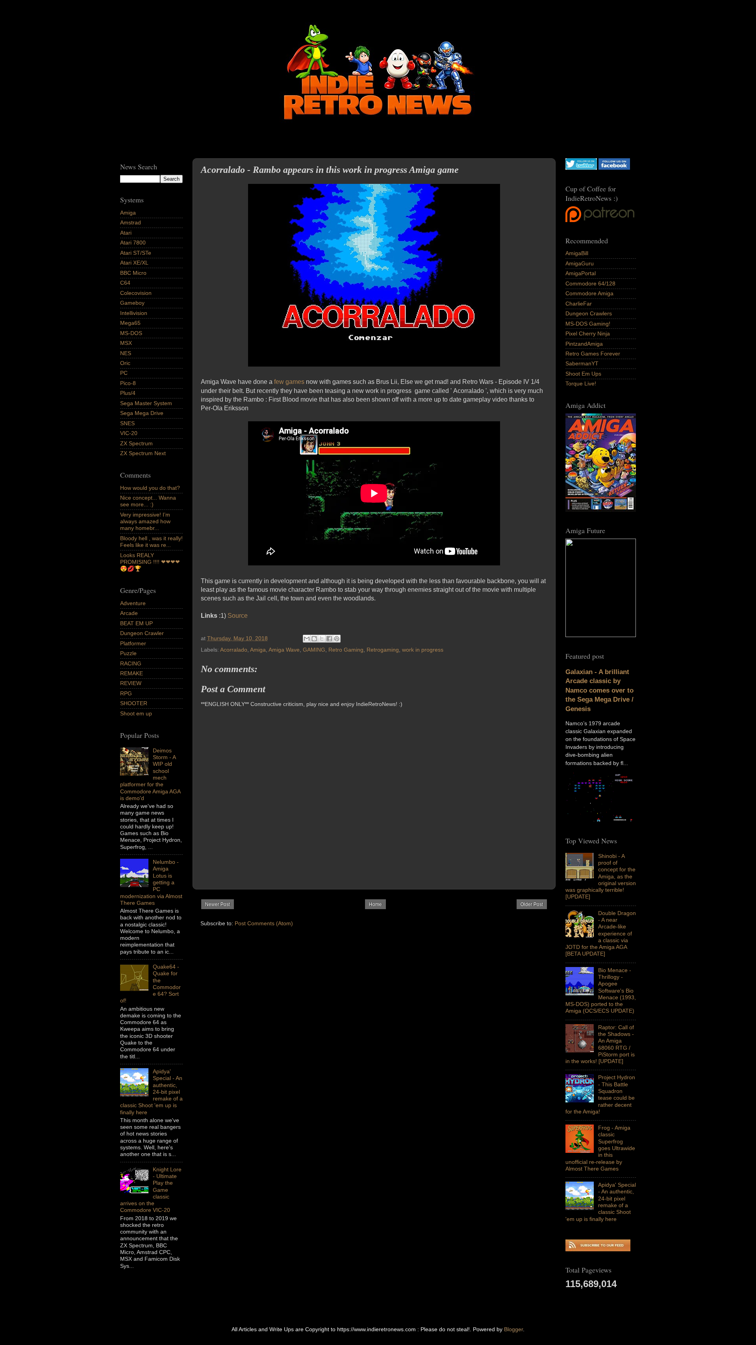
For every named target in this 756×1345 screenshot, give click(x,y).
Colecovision (136, 293)
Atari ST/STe (135, 253)
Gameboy (132, 303)
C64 (125, 283)
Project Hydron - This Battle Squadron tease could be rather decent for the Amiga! (600, 1094)
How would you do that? (150, 488)
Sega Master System (146, 403)
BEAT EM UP (136, 623)
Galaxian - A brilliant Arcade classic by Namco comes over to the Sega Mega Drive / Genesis (599, 690)
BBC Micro (133, 273)
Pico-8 (128, 383)
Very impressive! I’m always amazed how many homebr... (145, 521)
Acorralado (233, 650)
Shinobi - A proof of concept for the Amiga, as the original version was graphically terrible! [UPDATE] (600, 876)
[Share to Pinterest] (337, 639)
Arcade (129, 613)
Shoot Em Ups (583, 374)
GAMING (314, 650)
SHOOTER (133, 703)
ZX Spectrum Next (143, 453)
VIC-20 (128, 433)
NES (125, 353)
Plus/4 (127, 393)
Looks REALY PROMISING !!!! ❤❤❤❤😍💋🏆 (150, 562)
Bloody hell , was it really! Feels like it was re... (151, 541)
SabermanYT (581, 363)
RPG (126, 693)
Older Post (532, 904)
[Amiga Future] (600, 510)
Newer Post (217, 904)
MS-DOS (131, 333)
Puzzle (128, 653)
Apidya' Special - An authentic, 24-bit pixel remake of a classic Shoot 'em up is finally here (600, 1202)
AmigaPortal (580, 273)
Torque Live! (580, 383)
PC (124, 373)
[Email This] (307, 639)
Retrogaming (383, 650)
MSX (126, 343)
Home (375, 904)
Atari (126, 233)
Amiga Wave (284, 650)
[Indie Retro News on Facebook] (614, 168)
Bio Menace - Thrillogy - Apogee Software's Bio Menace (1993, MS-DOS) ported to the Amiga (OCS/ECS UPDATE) (600, 990)
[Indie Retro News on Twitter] (581, 168)
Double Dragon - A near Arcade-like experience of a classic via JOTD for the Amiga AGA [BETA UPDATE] (600, 933)
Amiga (258, 650)
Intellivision (133, 313)
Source (238, 615)
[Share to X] (322, 639)
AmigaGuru (579, 263)
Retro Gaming (345, 650)
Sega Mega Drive (141, 413)
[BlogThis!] (314, 639)
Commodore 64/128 (590, 283)
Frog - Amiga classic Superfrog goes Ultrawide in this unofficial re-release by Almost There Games (600, 1148)
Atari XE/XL (134, 262)
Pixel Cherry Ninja (587, 333)
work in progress (422, 650)
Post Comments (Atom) (264, 923)
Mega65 (130, 323)
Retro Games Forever (592, 353)
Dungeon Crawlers (588, 313)
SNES (127, 423)
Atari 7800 (133, 242)
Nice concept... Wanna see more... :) (148, 501)
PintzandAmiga (584, 344)
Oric (125, 363)
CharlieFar (578, 303)
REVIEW (130, 683)
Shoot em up (136, 713)
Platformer (133, 643)
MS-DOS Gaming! (587, 324)
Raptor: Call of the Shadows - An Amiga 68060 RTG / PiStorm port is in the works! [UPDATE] (600, 1044)
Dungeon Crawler (142, 633)
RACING (130, 663)
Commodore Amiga (589, 293)
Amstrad (130, 222)
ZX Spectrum (136, 443)
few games (289, 381)
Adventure (133, 603)
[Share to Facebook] (329, 639)
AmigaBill (576, 253)
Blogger (513, 1329)
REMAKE (131, 673)
